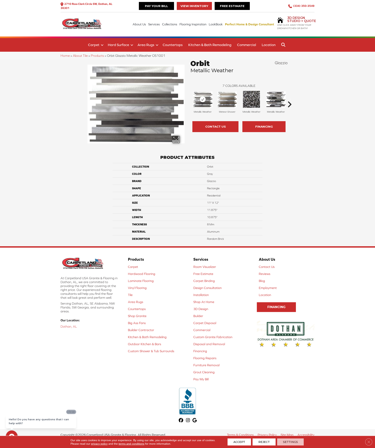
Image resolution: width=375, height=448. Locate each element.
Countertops (173, 45)
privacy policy (99, 443)
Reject (264, 442)
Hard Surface (118, 45)
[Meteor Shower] (227, 99)
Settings (290, 442)
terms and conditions (131, 443)
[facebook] (181, 420)
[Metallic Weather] (202, 99)
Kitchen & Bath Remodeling (209, 45)
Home (65, 56)
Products (97, 56)
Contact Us (215, 126)
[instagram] (188, 420)
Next (289, 98)
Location (269, 45)
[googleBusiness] (195, 420)
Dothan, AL (69, 326)
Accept (239, 442)
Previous (188, 98)
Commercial (246, 45)
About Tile (80, 56)
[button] (102, 45)
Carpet (93, 45)
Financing (264, 126)
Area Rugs (146, 45)
